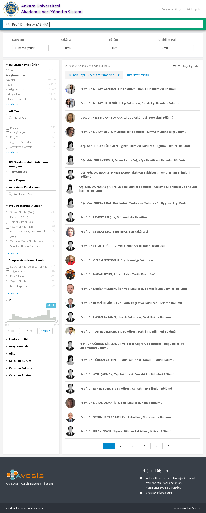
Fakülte (66, 39)
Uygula (45, 331)
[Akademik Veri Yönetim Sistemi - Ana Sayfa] (11, 9)
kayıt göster (191, 66)
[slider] (6, 321)
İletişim (48, 483)
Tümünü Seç (18, 171)
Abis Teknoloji (182, 508)
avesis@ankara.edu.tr (159, 492)
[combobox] (30, 48)
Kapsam (18, 39)
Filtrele (51, 305)
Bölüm (113, 39)
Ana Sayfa (12, 483)
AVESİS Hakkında (31, 483)
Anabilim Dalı (167, 39)
